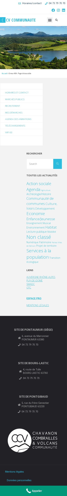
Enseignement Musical (38, 223)
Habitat (51, 227)
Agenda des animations (18, 119)
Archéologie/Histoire (38, 194)
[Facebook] (53, 10)
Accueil (4, 73)
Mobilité (51, 231)
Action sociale (38, 183)
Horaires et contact (17, 92)
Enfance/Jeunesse (40, 218)
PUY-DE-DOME (34, 280)
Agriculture (45, 190)
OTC (28, 287)
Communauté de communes (40, 201)
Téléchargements (15, 125)
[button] (50, 20)
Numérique (32, 242)
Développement (45, 208)
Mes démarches (13, 112)
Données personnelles (19, 480)
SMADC (30, 284)
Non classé (38, 237)
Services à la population (38, 253)
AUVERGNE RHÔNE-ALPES (40, 277)
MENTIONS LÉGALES (37, 305)
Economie (35, 213)
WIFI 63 (8, 132)
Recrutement (12, 105)
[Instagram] (58, 10)
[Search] (57, 164)
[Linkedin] (63, 10)
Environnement (35, 227)
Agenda (33, 189)
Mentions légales (14, 471)
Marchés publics (14, 99)
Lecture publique (36, 232)
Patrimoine (45, 242)
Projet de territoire (46, 245)
